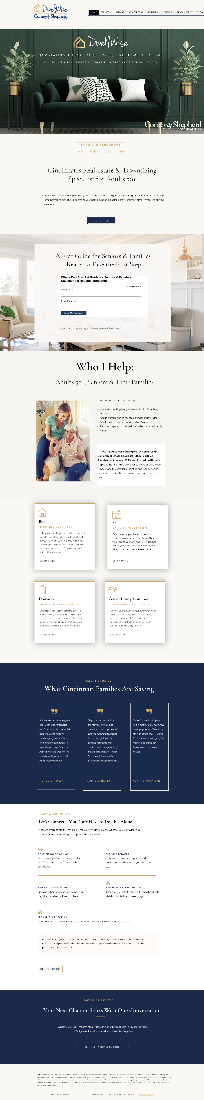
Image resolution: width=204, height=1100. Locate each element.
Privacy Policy (146, 1094)
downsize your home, (86, 199)
